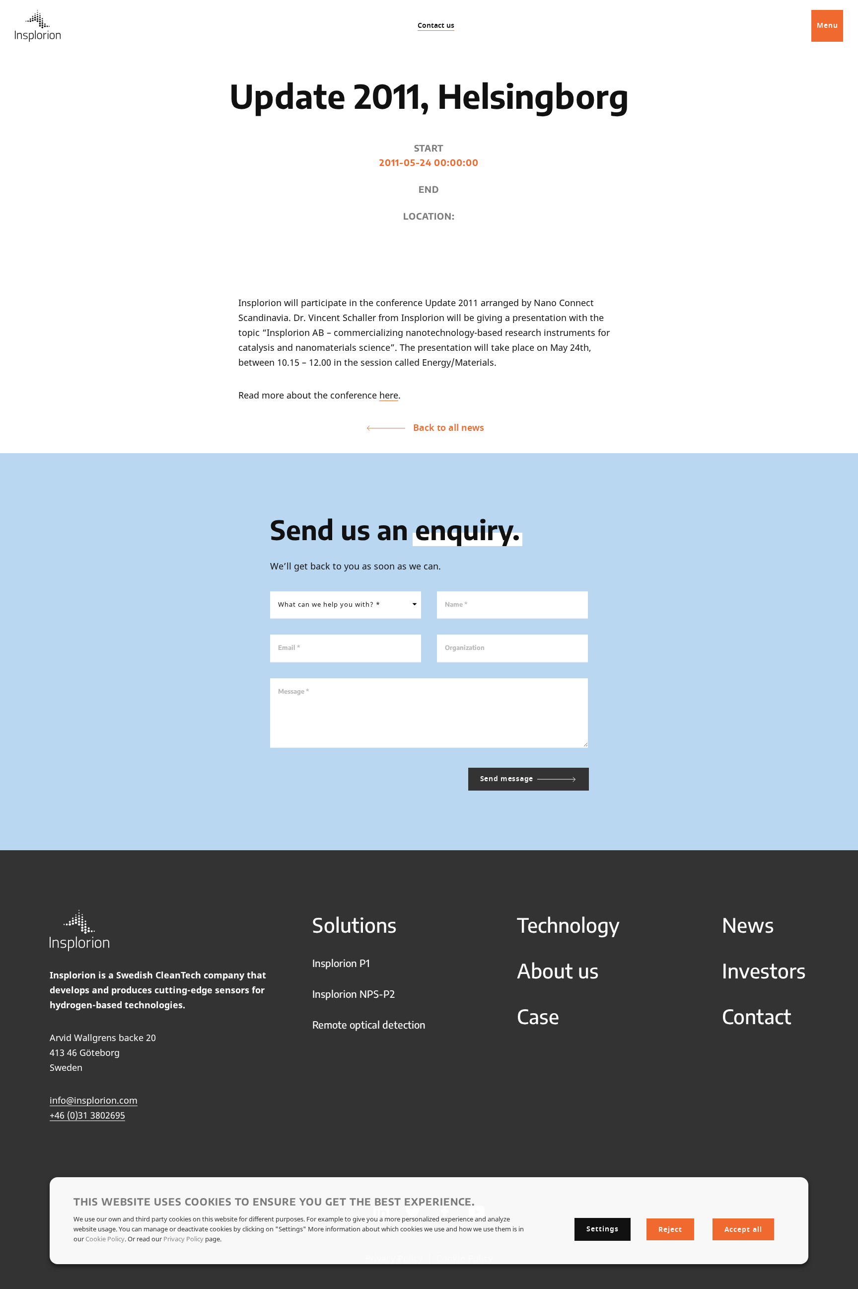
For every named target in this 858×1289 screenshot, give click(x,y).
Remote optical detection (369, 1024)
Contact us (436, 25)
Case (538, 1016)
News (748, 924)
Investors (764, 970)
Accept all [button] (743, 1229)
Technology (568, 924)
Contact (756, 1016)
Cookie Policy (105, 1238)
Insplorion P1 (341, 963)
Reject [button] (670, 1229)
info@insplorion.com (94, 1100)
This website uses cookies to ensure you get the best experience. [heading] (274, 1201)
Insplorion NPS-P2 (353, 993)
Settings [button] (602, 1228)
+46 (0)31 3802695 (87, 1115)
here (388, 395)
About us (558, 970)
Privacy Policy (183, 1238)
